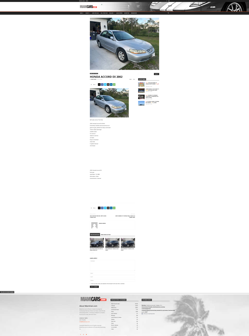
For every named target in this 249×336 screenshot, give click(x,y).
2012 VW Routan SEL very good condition (98, 216)
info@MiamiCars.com (84, 321)
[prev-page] (90, 253)
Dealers (111, 13)
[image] (93, 299)
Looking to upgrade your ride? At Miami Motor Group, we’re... (152, 96)
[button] (168, 13)
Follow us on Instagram (7, 292)
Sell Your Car (104, 13)
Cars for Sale (95, 13)
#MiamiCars (134, 13)
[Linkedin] (111, 84)
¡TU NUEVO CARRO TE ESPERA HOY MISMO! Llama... (152, 102)
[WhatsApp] (114, 84)
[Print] (108, 84)
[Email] (99, 84)
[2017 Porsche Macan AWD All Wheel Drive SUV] (97, 243)
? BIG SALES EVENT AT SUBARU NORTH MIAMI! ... (151, 84)
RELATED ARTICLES (95, 234)
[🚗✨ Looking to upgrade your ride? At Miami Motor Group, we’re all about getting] (141, 97)
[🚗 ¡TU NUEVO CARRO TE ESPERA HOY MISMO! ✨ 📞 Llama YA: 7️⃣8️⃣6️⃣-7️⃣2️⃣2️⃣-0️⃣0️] (141, 103)
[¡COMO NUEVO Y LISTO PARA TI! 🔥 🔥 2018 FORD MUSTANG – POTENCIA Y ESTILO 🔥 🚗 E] (141, 90)
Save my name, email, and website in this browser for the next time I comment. (108, 283)
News (87, 0)
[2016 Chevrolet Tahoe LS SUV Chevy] (112, 243)
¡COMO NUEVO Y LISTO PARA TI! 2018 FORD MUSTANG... (152, 89)
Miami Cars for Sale (96, 16)
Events (87, 13)
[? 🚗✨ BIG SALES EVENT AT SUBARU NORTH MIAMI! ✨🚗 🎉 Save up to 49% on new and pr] (141, 84)
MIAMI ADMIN (93, 79)
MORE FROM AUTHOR (105, 234)
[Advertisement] (112, 158)
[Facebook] (167, 1)
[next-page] (93, 253)
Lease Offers (119, 13)
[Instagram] (83, 334)
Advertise (126, 13)
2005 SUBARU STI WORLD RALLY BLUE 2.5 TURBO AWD (125, 216)
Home (91, 16)
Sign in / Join (82, 0)
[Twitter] (169, 1)
